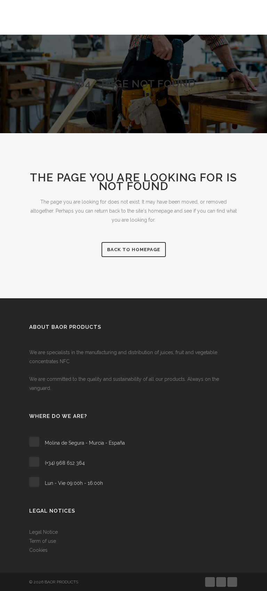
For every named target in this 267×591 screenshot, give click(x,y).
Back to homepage (133, 249)
